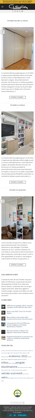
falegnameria (11, 359)
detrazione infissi (18, 353)
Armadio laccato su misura (17, 21)
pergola (13, 363)
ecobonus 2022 (18, 356)
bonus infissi (28, 350)
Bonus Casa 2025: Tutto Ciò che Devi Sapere (19, 312)
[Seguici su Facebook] (13, 11)
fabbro (6, 359)
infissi (4, 362)
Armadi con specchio (17, 190)
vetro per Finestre (18, 378)
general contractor (22, 359)
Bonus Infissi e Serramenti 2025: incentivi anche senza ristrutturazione (19, 318)
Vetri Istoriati (26, 374)
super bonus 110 (8, 370)
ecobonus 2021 (4, 356)
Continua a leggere (17, 97)
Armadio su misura (17, 105)
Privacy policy (22, 415)
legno (10, 363)
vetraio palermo (23, 370)
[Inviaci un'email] (17, 11)
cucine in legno (6, 353)
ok (10, 415)
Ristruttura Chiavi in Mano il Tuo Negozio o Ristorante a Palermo (17, 331)
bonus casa (22, 350)
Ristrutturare (21, 367)
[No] (33, 411)
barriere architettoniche (13, 350)
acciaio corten (4, 350)
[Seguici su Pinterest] (22, 11)
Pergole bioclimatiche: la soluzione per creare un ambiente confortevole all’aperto (20, 338)
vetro (4, 377)
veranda (17, 370)
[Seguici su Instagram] (15, 11)
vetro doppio (11, 378)
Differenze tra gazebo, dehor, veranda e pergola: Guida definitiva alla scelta (20, 306)
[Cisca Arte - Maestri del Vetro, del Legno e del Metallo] (18, 7)
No (15, 415)
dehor (12, 353)
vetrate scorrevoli (11, 373)
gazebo (16, 359)
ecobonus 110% (25, 353)
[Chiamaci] (20, 11)
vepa (13, 370)
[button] (2, 6)
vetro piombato (27, 378)
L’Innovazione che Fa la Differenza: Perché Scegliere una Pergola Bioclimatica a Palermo (18, 325)
